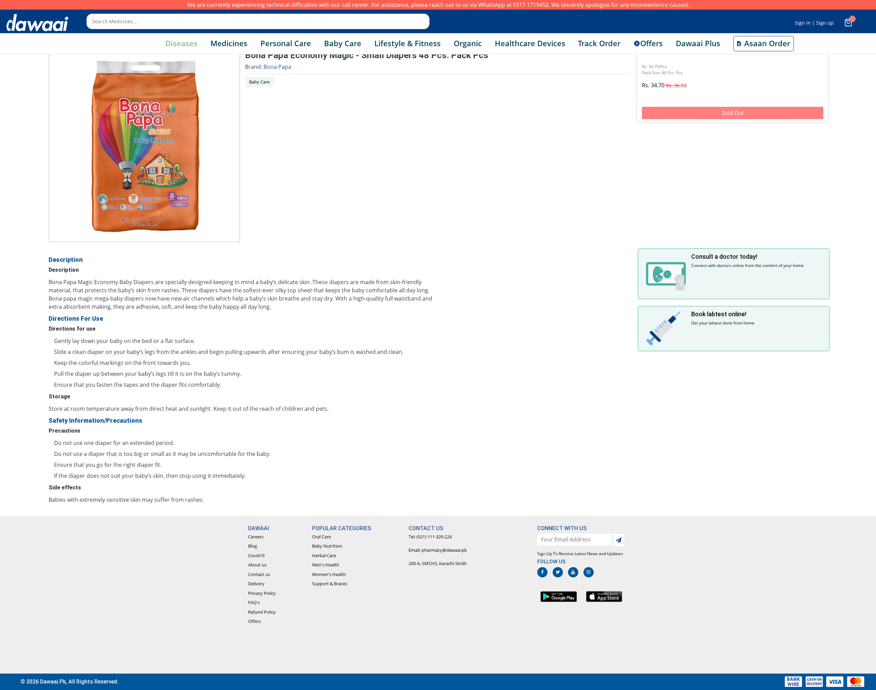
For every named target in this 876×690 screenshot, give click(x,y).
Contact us (259, 574)
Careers (255, 537)
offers (651, 43)
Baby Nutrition (327, 546)
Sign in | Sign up (814, 23)
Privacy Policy (262, 593)
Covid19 (256, 555)
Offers (254, 621)
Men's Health (325, 565)
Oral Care (321, 537)
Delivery (256, 583)
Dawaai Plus (698, 43)
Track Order (599, 43)
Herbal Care (324, 555)
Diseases (181, 43)
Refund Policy (262, 612)
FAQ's (254, 602)
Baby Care (259, 82)
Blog (252, 546)
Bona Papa (277, 67)
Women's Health (329, 574)
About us (257, 565)
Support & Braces (329, 583)
